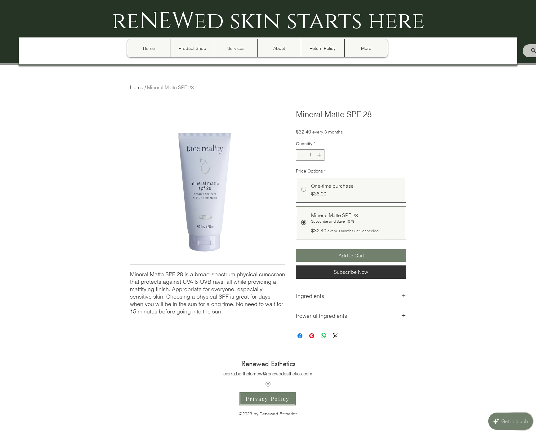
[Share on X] (335, 335)
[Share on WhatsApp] (323, 335)
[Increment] (320, 155)
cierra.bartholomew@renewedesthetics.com (267, 374)
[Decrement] (301, 155)
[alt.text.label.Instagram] (268, 384)
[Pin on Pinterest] (311, 335)
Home (136, 87)
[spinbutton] (310, 155)
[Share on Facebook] (300, 335)
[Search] (413, 32)
